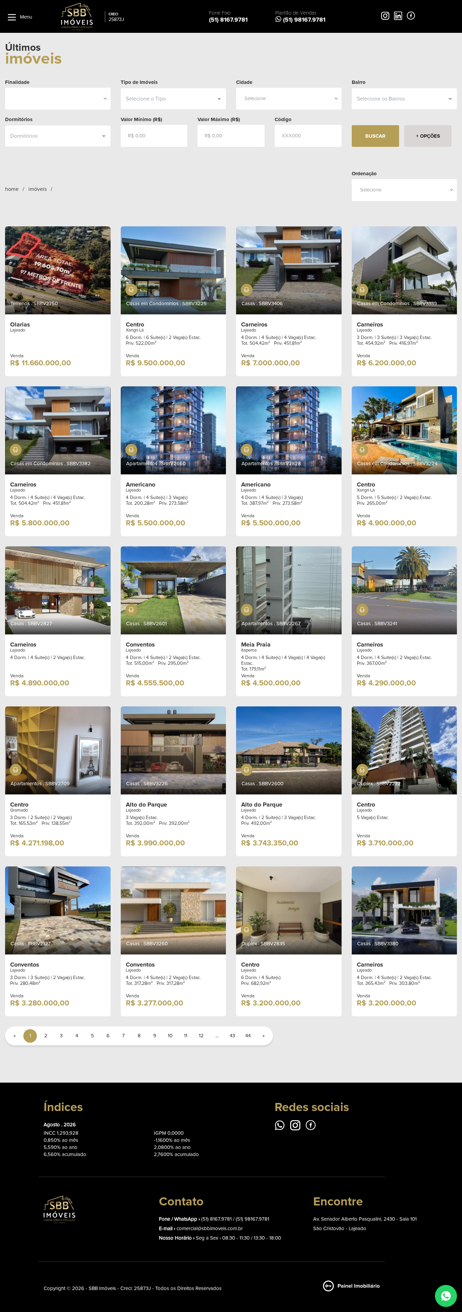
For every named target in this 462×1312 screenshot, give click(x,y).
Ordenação (364, 174)
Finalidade (17, 82)
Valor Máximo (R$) (219, 119)
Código (283, 119)
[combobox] (170, 99)
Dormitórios (18, 119)
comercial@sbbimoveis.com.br (210, 1228)
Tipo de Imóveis (139, 82)
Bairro (359, 82)
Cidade (244, 82)
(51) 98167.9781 (252, 1219)
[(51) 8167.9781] (446, 1296)
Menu (25, 17)
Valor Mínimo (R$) (141, 119)
